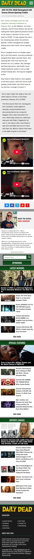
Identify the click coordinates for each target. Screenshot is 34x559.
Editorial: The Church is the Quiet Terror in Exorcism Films (24, 479)
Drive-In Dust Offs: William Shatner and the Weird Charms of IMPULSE (16, 363)
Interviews (6, 528)
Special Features (17, 342)
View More (17, 336)
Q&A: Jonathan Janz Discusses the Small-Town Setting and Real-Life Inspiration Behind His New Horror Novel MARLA (24, 404)
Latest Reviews (17, 268)
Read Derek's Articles (17, 252)
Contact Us (22, 523)
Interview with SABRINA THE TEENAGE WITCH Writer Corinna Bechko (23, 382)
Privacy (27, 553)
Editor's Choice (17, 420)
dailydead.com (22, 549)
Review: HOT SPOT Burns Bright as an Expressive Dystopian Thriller (23, 298)
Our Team (21, 521)
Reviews (6, 526)
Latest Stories (7, 521)
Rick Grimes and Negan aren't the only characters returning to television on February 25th (14, 23)
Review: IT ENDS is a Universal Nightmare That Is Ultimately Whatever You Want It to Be (17, 290)
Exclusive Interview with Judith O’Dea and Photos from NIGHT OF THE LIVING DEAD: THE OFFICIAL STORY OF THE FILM (17, 442)
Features (6, 523)
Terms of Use (6, 555)
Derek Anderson (18, 16)
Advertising (22, 526)
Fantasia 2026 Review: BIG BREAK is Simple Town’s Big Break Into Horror (24, 329)
